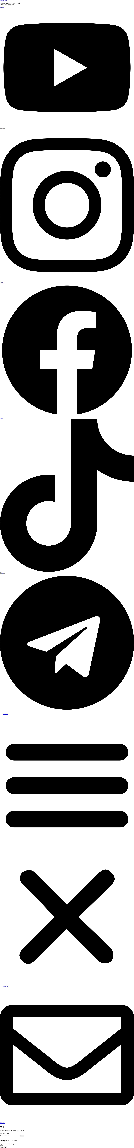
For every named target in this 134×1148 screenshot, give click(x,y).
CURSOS (5, 714)
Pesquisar (2, 1136)
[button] (67, 850)
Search (21, 1136)
